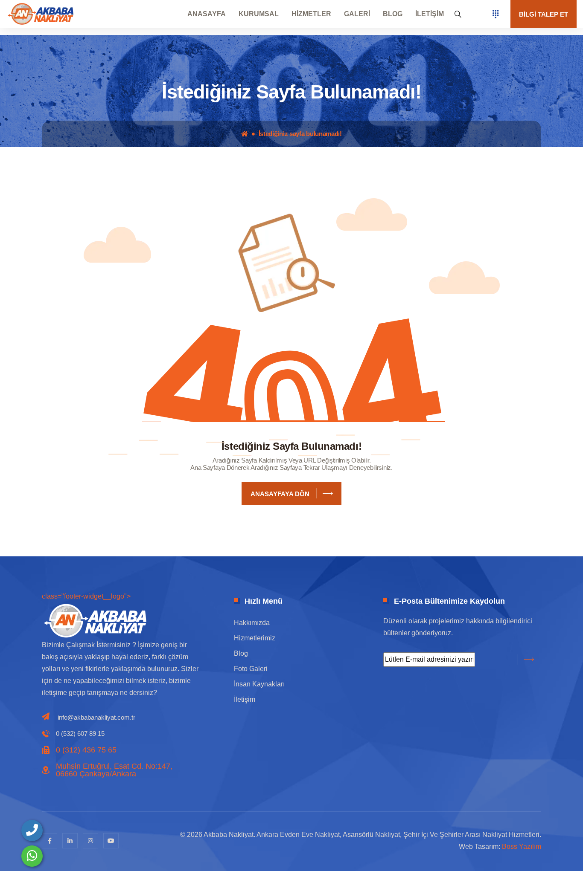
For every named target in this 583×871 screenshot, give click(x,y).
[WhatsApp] (32, 856)
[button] (458, 14)
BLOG (392, 14)
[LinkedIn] (70, 840)
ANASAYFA (206, 14)
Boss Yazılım (521, 846)
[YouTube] (111, 840)
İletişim (244, 699)
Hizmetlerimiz (254, 638)
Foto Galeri (251, 668)
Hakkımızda (252, 622)
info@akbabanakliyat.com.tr (96, 717)
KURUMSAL (259, 14)
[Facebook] (49, 840)
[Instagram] (90, 840)
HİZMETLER (311, 14)
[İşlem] (40, 13)
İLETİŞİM (429, 14)
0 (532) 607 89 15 (80, 733)
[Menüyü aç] (495, 14)
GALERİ (357, 14)
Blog (241, 653)
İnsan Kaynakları (259, 684)
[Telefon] (32, 830)
